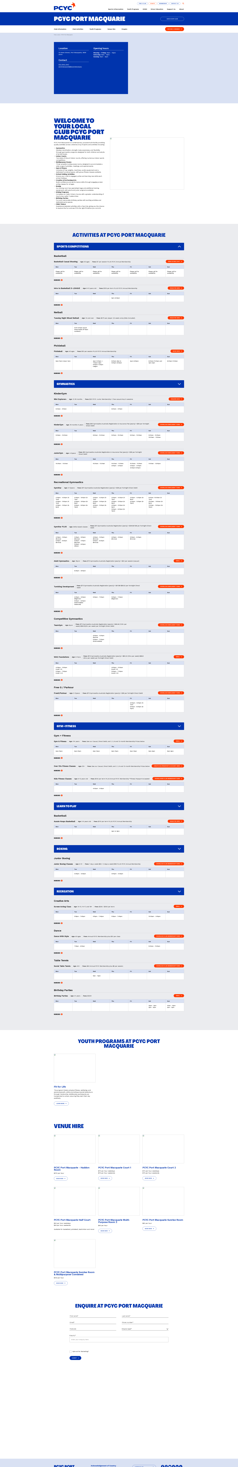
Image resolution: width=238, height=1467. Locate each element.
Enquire (124, 29)
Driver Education (157, 9)
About (181, 9)
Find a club (57, 34)
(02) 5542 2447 (64, 64)
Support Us (171, 9)
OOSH (145, 9)
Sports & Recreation (115, 9)
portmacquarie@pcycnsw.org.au (70, 66)
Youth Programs (133, 9)
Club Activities (78, 29)
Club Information (60, 29)
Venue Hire (111, 29)
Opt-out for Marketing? (81, 1351)
